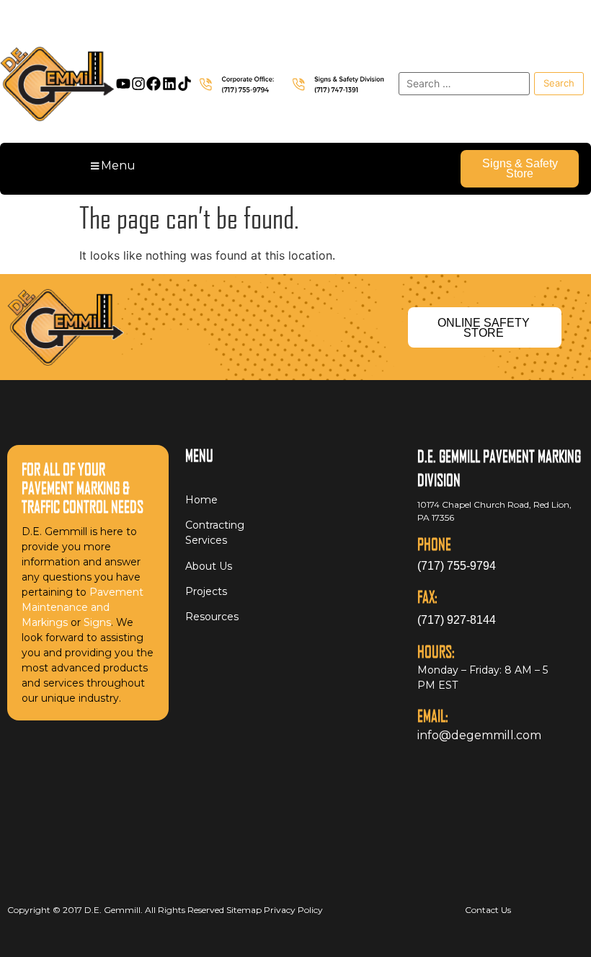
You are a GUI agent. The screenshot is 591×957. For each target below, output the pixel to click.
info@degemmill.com (479, 735)
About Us (208, 566)
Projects (206, 591)
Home (201, 499)
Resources (212, 616)
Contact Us (488, 909)
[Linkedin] (169, 83)
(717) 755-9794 (456, 566)
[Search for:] (464, 83)
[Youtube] (123, 83)
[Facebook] (153, 83)
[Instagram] (138, 83)
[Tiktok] (184, 83)
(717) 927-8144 (456, 620)
